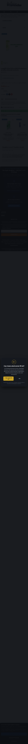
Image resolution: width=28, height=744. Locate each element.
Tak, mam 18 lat (8, 378)
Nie (19, 378)
